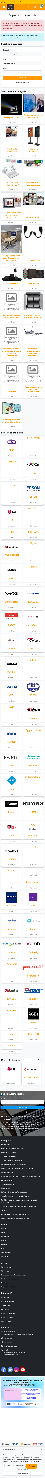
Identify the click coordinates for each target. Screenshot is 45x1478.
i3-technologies (33, 777)
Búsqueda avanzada (22, 82)
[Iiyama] (11, 803)
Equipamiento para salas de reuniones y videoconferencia (12, 258)
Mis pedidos (5, 1297)
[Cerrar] (41, 1449)
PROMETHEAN (11, 555)
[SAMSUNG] (33, 593)
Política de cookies (7, 1317)
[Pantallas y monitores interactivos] (33, 103)
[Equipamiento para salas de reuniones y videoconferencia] (11, 239)
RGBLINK (11, 1010)
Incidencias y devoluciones (10, 1279)
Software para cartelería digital (11, 183)
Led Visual (33, 835)
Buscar (23, 78)
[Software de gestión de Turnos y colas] (11, 301)
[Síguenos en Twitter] (10, 1370)
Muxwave (12, 905)
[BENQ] (11, 441)
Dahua (33, 718)
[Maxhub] (11, 850)
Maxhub (12, 859)
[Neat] (33, 897)
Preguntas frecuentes (8, 1287)
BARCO (11, 625)
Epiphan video (33, 730)
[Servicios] (11, 373)
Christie (12, 461)
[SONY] (11, 570)
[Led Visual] (33, 827)
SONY (12, 578)
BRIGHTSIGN (33, 438)
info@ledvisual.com (23, 2)
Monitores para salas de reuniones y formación (12, 215)
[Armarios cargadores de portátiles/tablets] (33, 301)
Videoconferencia (33, 217)
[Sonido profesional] (11, 274)
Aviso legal (5, 1309)
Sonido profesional (11, 284)
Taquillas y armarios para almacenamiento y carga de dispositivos (11, 352)
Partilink (11, 672)
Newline (11, 929)
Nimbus (33, 929)
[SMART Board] (11, 593)
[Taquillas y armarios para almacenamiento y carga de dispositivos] (11, 335)
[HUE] (11, 780)
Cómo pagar (5, 1271)
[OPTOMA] (33, 640)
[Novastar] (11, 943)
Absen (11, 648)
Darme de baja (22, 1112)
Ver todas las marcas (30, 1060)
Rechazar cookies (22, 1474)
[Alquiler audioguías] (33, 373)
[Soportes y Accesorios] (33, 135)
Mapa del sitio (6, 1321)
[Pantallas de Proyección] (11, 132)
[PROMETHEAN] (11, 546)
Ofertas (3, 1233)
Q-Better (11, 999)
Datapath (33, 473)
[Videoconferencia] (33, 199)
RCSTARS (33, 999)
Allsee (33, 660)
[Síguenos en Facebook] (3, 1370)
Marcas (3, 1241)
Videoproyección (11, 117)
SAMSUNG (33, 601)
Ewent (11, 765)
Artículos (4, 1229)
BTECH (33, 695)
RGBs (33, 1022)
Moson (11, 870)
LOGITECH (33, 508)
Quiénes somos (6, 1253)
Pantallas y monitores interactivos (33, 116)
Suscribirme (22, 1107)
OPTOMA (33, 648)
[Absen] (11, 640)
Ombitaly (33, 952)
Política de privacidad (8, 1313)
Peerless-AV (33, 975)
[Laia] (11, 827)
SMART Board (11, 601)
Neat (33, 905)
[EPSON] (33, 488)
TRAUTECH (33, 1034)
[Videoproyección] (11, 104)
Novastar (11, 952)
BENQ (12, 450)
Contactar (4, 1257)
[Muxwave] (11, 897)
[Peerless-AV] (33, 967)
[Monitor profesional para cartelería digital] (11, 408)
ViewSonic (33, 625)
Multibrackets (33, 882)
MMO (33, 847)
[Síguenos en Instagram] (16, 1370)
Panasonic (11, 964)
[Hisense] (33, 757)
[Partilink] (11, 663)
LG (11, 520)
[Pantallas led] (33, 274)
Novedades (5, 1237)
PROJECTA (33, 531)
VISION (33, 566)
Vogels (11, 1045)
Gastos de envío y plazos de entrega (13, 1275)
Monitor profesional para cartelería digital (11, 420)
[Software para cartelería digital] (11, 169)
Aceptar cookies (22, 1469)
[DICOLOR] (11, 733)
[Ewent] (11, 757)
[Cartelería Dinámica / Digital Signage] (33, 163)
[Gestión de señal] (33, 232)
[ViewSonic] (33, 616)
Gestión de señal (33, 260)
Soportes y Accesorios (33, 150)
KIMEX (33, 812)
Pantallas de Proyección (11, 150)
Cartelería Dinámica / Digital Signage (33, 183)
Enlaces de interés (7, 1301)
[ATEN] (11, 686)
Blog (2, 1249)
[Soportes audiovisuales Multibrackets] (33, 873)
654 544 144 (7, 2)
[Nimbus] (33, 920)
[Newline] (11, 920)
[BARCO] (11, 616)
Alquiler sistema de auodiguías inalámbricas (33, 389)
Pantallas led (33, 284)
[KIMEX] (33, 803)
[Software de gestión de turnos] (11, 990)
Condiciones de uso (25, 1117)
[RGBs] (33, 1013)
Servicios (12, 392)
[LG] (11, 511)
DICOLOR (11, 742)
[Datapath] (33, 465)
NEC (12, 531)
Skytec (33, 543)
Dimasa (12, 485)
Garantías (4, 1283)
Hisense (33, 765)
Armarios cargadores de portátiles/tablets (33, 316)
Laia (12, 835)
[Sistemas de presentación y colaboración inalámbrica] (33, 331)
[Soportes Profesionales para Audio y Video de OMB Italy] (33, 943)
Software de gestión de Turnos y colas (11, 316)
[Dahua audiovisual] (33, 710)
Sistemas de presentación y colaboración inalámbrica (33, 352)
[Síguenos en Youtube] (22, 1370)
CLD (12, 706)
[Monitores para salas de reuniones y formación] (11, 201)
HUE (12, 788)
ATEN (11, 695)
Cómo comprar (6, 1267)
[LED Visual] (10, 7)
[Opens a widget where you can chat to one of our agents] (31, 1466)
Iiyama (11, 812)
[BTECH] (33, 686)
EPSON (33, 496)
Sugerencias (5, 1305)
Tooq (11, 1034)
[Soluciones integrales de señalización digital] (33, 990)
